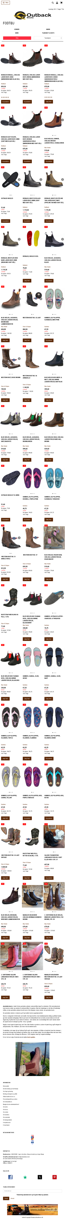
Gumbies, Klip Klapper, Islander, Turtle (9, 737)
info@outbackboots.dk (23, 1157)
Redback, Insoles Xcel (30, 256)
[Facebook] (10, 1177)
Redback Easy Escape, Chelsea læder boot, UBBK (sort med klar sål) (10, 139)
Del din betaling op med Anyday (10, 1089)
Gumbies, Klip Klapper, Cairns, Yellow (9, 797)
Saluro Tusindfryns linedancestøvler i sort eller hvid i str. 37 (53, 857)
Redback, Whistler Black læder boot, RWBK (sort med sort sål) (31, 200)
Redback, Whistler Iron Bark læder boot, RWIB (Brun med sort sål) (9, 260)
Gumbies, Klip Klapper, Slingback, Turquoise (52, 498)
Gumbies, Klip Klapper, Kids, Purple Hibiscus (32, 797)
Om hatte (5, 1107)
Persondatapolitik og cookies (10, 1099)
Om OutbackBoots (7, 1102)
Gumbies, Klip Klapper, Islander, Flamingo (31, 737)
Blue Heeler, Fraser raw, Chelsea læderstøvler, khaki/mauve (53, 557)
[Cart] (61, 2)
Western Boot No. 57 (30, 555)
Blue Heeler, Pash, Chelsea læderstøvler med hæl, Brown (53, 439)
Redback (3, 84)
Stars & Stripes (27, 326)
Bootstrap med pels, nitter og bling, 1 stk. (30, 855)
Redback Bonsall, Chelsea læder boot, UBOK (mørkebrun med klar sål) (10, 77)
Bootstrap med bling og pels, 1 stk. (9, 616)
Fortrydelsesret (6, 1122)
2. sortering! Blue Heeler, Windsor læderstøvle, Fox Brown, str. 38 (53, 917)
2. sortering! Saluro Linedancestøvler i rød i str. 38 (10, 977)
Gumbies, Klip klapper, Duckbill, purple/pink (31, 498)
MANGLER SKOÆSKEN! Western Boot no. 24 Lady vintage (53, 977)
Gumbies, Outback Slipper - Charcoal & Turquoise (53, 617)
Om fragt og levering (8, 1091)
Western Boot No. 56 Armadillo (30, 377)
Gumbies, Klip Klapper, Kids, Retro (54, 797)
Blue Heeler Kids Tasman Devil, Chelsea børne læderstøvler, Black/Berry (31, 619)
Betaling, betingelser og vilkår (10, 1094)
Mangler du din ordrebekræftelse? (11, 1104)
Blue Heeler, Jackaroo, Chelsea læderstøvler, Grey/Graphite (9, 439)
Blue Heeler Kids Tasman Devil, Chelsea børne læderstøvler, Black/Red (10, 678)
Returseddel (6, 1086)
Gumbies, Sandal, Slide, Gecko (31, 677)
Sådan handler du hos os (9, 1096)
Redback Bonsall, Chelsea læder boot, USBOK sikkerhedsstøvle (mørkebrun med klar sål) (53, 78)
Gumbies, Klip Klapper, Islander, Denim (52, 737)
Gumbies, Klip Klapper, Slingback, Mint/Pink (52, 319)
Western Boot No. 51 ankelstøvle (8, 558)
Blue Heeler (47, 147)
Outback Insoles (7, 198)
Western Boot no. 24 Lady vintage (10, 856)
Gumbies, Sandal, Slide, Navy (52, 677)
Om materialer (6, 1117)
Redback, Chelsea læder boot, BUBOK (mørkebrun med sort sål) (31, 77)
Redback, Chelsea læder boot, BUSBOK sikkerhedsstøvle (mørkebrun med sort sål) (32, 140)
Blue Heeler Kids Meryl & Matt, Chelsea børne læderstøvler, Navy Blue (53, 380)
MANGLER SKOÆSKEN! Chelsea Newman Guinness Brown (32, 917)
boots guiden (31, 1037)
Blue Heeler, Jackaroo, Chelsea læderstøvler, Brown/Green (31, 439)
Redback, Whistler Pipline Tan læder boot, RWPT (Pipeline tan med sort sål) (54, 200)
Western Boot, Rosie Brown (10, 377)
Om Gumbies (6, 1114)
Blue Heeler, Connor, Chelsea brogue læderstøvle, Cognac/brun (54, 141)
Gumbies (46, 326)
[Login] (57, 2)
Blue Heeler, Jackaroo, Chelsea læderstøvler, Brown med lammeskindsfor (9, 321)
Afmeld (12, 1198)
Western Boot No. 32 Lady (32, 318)
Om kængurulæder (7, 1120)
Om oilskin (5, 1112)
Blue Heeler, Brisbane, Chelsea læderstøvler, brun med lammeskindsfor (10, 917)
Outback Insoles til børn (10, 495)
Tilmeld (6, 1198)
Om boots (5, 1109)
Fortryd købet (6, 1125)
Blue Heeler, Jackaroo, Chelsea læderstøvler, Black (52, 260)
